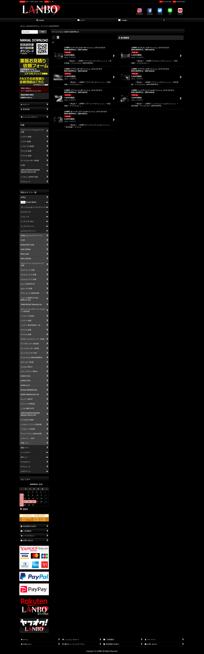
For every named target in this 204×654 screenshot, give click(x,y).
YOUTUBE (180, 14)
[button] (40, 20)
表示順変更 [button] (125, 38)
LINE (170, 14)
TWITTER (159, 14)
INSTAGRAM (139, 14)
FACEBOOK (150, 14)
